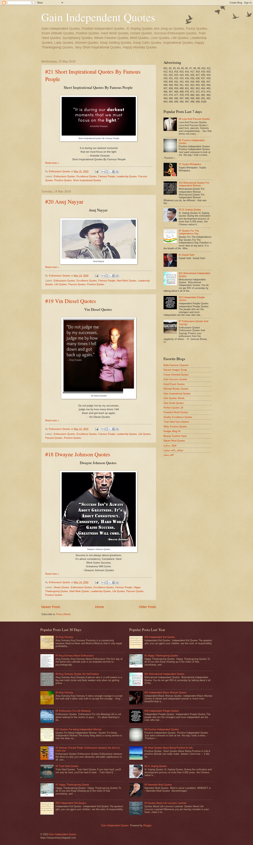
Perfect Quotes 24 (173, 407)
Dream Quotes (61, 587)
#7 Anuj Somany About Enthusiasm (75, 655)
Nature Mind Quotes (174, 440)
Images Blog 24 (172, 431)
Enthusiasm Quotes (64, 176)
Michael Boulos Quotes (176, 388)
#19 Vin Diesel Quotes (70, 300)
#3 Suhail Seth (186, 254)
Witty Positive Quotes (175, 426)
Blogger (147, 825)
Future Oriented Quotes (176, 374)
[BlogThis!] (107, 172)
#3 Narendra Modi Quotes (158, 784)
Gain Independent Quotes (98, 17)
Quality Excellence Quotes (178, 417)
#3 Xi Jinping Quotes (190, 209)
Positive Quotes (63, 180)
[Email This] (103, 172)
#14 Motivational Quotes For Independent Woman (194, 184)
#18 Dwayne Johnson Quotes (77, 454)
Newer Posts (50, 607)
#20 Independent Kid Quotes (71, 803)
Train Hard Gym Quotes (176, 421)
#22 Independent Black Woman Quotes (165, 692)
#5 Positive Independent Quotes (161, 729)
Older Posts (147, 607)
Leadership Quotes (127, 176)
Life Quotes (60, 284)
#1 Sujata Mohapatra (190, 164)
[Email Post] (96, 171)
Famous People (106, 176)
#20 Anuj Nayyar (64, 201)
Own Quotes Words (174, 398)
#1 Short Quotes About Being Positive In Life (168, 747)
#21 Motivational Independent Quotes (164, 674)
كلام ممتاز (169, 454)
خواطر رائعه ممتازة (173, 450)
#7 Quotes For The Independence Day (189, 232)
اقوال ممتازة (170, 445)
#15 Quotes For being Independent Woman (78, 729)
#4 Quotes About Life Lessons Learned (165, 803)
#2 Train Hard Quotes (67, 766)
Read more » (52, 163)
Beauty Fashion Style (175, 436)
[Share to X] (110, 172)
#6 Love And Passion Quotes (194, 119)
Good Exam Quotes (174, 384)
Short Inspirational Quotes (87, 180)
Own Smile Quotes (174, 403)
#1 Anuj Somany (64, 637)
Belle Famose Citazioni (176, 365)
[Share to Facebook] (114, 172)
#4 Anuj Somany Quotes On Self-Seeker (77, 674)
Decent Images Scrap (175, 369)
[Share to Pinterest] (117, 172)
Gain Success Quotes (175, 379)
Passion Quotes (77, 284)
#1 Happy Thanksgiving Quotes (72, 784)
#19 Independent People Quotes (161, 710)
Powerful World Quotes (176, 412)
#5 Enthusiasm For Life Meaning (73, 710)
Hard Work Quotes (127, 280)
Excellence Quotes (86, 176)
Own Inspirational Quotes (177, 393)
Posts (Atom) (63, 614)
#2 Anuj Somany (64, 692)
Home (99, 607)
